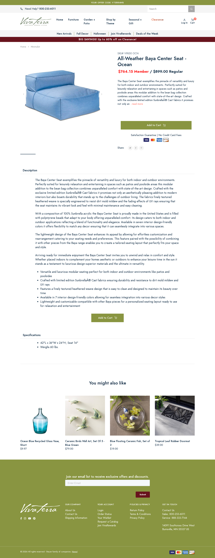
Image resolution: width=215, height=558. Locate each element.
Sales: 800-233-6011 (173, 514)
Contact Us (71, 514)
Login (100, 510)
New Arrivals (64, 33)
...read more (136, 104)
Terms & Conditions (140, 514)
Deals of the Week (147, 33)
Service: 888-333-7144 (174, 518)
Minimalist (35, 46)
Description (30, 170)
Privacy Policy (137, 518)
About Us (70, 510)
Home (23, 46)
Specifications (32, 335)
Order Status (105, 514)
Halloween (100, 33)
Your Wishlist (104, 518)
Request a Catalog (108, 521)
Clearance (157, 19)
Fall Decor (82, 33)
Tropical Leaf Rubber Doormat (172, 441)
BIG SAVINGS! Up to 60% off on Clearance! (107, 39)
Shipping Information (76, 518)
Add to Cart (154, 125)
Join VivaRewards (121, 33)
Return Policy (137, 510)
